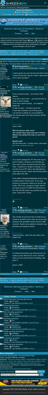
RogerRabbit (31, 359)
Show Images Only (7, 369)
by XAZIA (30, 303)
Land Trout (33, 363)
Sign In (19, 12)
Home (3, 8)
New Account (28, 12)
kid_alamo (15, 301)
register (40, 40)
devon (41, 87)
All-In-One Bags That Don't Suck (16, 51)
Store (44, 14)
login (31, 40)
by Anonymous (32, 309)
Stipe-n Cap (4, 363)
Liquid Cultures (34, 54)
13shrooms (30, 361)
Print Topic (27, 369)
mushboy (43, 359)
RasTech (42, 210)
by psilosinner (31, 335)
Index (26, 33)
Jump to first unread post (9, 59)
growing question (11, 318)
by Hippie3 (31, 348)
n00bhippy (15, 333)
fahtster (2, 361)
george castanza (20, 359)
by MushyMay (31, 329)
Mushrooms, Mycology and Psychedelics (19, 29)
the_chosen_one (11, 361)
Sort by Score (18, 369)
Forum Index (7, 14)
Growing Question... (12, 325)
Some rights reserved (36, 389)
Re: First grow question (13, 344)
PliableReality (16, 327)
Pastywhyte (12, 363)
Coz (13, 320)
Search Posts (19, 14)
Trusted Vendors (33, 14)
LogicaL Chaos (22, 361)
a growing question (12, 338)
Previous (18, 33)
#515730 (15, 212)
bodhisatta (20, 363)
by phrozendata (32, 342)
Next (33, 33)
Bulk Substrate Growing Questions (18, 299)
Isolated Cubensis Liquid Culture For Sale (24, 52)
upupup (42, 246)
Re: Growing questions (13, 312)
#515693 (15, 68)
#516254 (15, 248)
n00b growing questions (14, 331)
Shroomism (11, 359)
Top (46, 84)
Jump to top (5, 274)
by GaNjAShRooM (33, 322)
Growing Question (11, 306)
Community (11, 8)
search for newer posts (31, 64)
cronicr (43, 361)
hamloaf (37, 361)
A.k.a (38, 363)
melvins (14, 340)
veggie (38, 359)
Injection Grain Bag (20, 54)
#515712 (15, 89)
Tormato (26, 363)
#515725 (15, 155)
